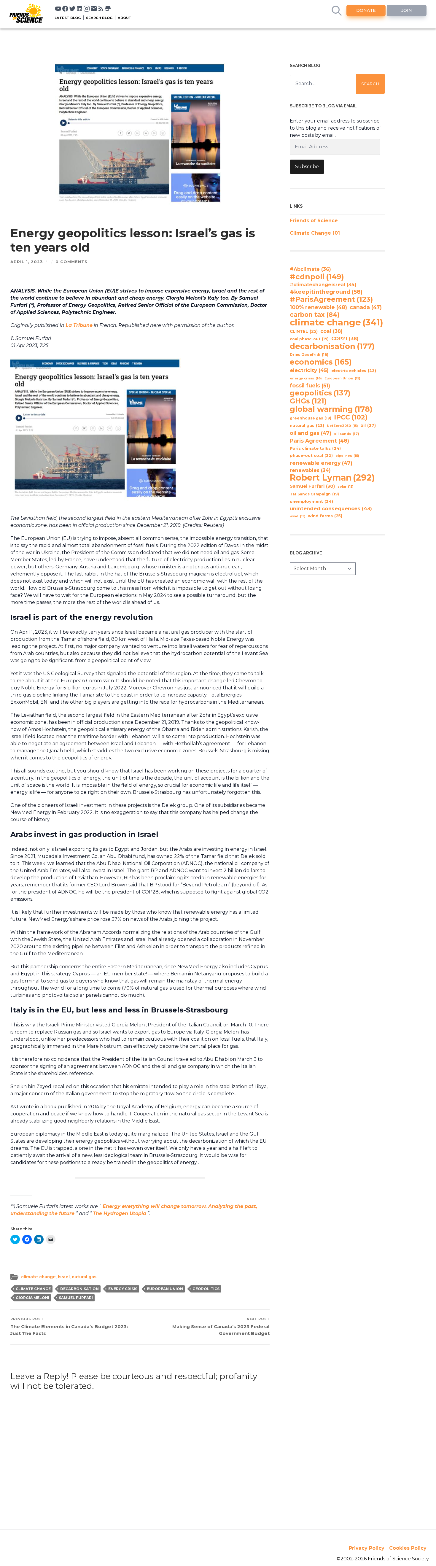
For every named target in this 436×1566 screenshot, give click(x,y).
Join (406, 10)
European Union (165, 1289)
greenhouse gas (310, 418)
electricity (309, 370)
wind (297, 516)
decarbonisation (79, 1289)
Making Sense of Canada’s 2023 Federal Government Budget (221, 1326)
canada (366, 307)
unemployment (311, 501)
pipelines (347, 456)
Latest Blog (68, 18)
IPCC (350, 417)
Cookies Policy (408, 1548)
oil (368, 425)
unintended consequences (331, 508)
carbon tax (315, 314)
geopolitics (205, 1289)
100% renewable (318, 307)
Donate (366, 10)
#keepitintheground (326, 291)
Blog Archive (306, 552)
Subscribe (307, 166)
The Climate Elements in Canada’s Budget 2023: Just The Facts (69, 1326)
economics (321, 361)
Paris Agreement (319, 441)
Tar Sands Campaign (314, 494)
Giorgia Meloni (32, 1297)
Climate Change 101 (315, 233)
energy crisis (122, 1289)
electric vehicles (353, 370)
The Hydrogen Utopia (119, 1213)
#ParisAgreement (331, 299)
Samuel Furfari (76, 1297)
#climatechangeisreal (323, 284)
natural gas (84, 1276)
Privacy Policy (366, 1548)
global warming (331, 409)
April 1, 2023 (26, 262)
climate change (38, 1276)
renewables (310, 470)
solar (345, 487)
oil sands (346, 434)
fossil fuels (310, 385)
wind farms (325, 515)
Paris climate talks (315, 448)
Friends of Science (314, 220)
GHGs (308, 401)
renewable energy (321, 463)
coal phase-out (309, 339)
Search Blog (99, 18)
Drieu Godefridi (309, 355)
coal (331, 331)
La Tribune (79, 325)
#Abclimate (310, 269)
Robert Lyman (332, 477)
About (124, 18)
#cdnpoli (317, 276)
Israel (64, 1276)
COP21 (345, 338)
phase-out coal (311, 455)
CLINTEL (304, 331)
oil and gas (310, 433)
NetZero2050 (342, 426)
